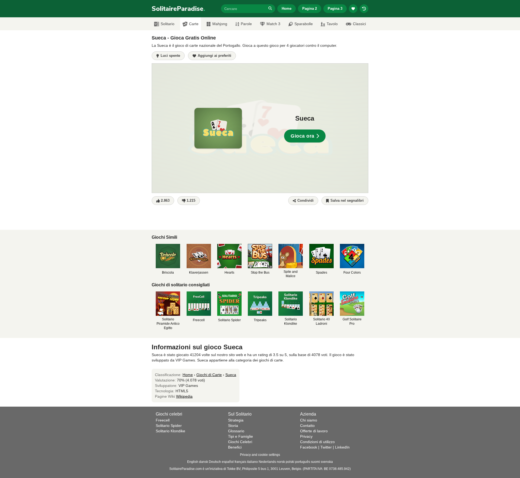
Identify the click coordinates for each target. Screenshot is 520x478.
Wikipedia (184, 396)
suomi (315, 462)
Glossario (236, 431)
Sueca (230, 375)
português (302, 462)
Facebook (308, 447)
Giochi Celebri (240, 442)
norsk (281, 462)
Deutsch (215, 462)
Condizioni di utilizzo (317, 442)
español (228, 462)
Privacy (306, 436)
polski (290, 462)
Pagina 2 (309, 8)
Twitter (326, 447)
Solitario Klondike (170, 431)
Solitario (167, 24)
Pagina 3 (335, 8)
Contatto (307, 425)
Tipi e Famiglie (240, 436)
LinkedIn (342, 447)
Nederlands (267, 462)
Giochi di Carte (209, 375)
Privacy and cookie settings (260, 455)
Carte (194, 24)
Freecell (163, 420)
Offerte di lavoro (314, 431)
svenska (327, 462)
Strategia (235, 420)
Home (286, 8)
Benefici (235, 447)
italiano (252, 462)
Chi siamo (308, 420)
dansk (203, 462)
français (240, 462)
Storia (233, 425)
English (192, 462)
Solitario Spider (169, 425)
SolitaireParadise (178, 8)
